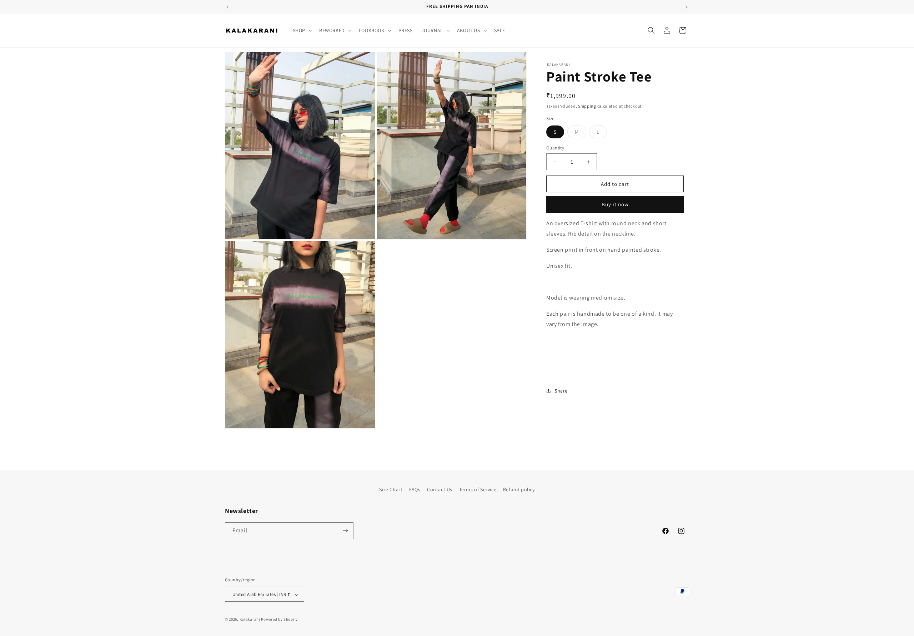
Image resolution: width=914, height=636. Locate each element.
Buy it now (615, 204)
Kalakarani (250, 619)
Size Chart (390, 489)
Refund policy (519, 489)
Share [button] (561, 391)
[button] (301, 30)
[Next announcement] (686, 7)
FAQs (414, 489)
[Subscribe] (345, 530)
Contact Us (439, 489)
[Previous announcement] (227, 7)
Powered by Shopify (279, 619)
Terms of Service (478, 489)
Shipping (587, 106)
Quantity (555, 148)
